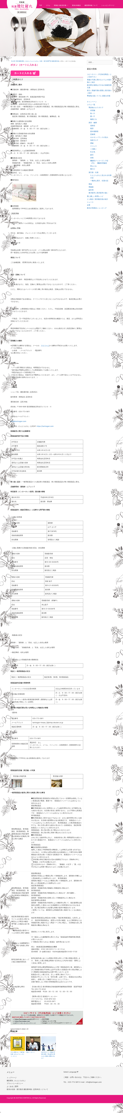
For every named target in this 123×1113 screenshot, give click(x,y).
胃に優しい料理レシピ (95, 196)
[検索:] (99, 62)
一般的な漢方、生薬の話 (99, 181)
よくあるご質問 (12, 1086)
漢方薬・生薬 (93, 172)
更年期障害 (94, 131)
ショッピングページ (107, 5)
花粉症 (92, 126)
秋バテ (92, 113)
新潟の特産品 (76, 5)
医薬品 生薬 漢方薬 (60, 5)
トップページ (12, 1078)
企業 (88, 205)
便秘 (91, 143)
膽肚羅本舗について (91, 5)
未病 (91, 158)
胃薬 (90, 184)
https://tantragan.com (45, 426)
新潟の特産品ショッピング (97, 208)
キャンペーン (92, 102)
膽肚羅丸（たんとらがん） (16, 1081)
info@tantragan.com (18, 421)
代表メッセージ (30, 1052)
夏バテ (92, 116)
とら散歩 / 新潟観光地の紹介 (97, 199)
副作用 (91, 190)
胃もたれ (93, 166)
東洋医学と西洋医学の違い (98, 193)
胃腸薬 (91, 187)
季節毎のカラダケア (96, 107)
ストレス (93, 146)
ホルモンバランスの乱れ (99, 137)
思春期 (92, 134)
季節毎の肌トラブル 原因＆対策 (98, 96)
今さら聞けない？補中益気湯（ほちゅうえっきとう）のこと (17, 1054)
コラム (48, 5)
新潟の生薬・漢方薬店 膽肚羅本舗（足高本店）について (27, 1089)
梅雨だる (93, 119)
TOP (40, 5)
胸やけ (92, 169)
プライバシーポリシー (15, 1083)
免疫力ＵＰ (94, 140)
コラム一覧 (91, 105)
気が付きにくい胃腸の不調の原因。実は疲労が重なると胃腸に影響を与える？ (48, 1055)
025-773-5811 (73, 1082)
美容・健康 (93, 123)
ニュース (90, 202)
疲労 (91, 155)
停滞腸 (92, 110)
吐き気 (92, 152)
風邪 (91, 128)
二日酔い (93, 149)
